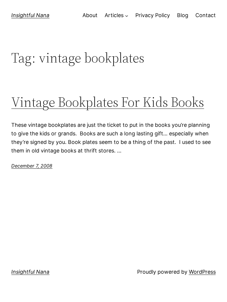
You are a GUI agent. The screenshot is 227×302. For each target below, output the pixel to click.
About (90, 15)
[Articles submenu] (126, 15)
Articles (114, 15)
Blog (182, 15)
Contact (205, 15)
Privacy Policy (152, 15)
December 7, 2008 (31, 166)
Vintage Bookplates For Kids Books (107, 102)
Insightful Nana (30, 15)
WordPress (202, 272)
